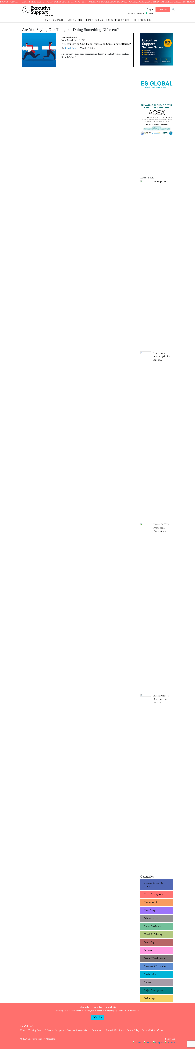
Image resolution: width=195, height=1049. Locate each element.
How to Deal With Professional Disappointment (161, 527)
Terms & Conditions (115, 1030)
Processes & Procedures (155, 966)
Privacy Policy (148, 1030)
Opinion (148, 950)
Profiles (147, 982)
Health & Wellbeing (153, 934)
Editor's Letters (151, 918)
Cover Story (149, 910)
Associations (74, 20)
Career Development (153, 894)
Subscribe (163, 9)
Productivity (150, 974)
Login (150, 9)
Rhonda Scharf (71, 48)
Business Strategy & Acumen (153, 885)
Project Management (154, 990)
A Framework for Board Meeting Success (161, 699)
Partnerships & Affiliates (78, 1030)
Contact (161, 1030)
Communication (69, 37)
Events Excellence (152, 926)
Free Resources (143, 20)
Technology (149, 998)
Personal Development (154, 958)
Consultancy (98, 1030)
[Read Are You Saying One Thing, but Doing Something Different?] (39, 50)
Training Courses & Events (40, 1030)
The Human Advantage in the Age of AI (161, 356)
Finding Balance (160, 182)
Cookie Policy (133, 1030)
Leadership (149, 942)
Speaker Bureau (94, 20)
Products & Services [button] (117, 20)
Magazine (58, 20)
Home (46, 20)
